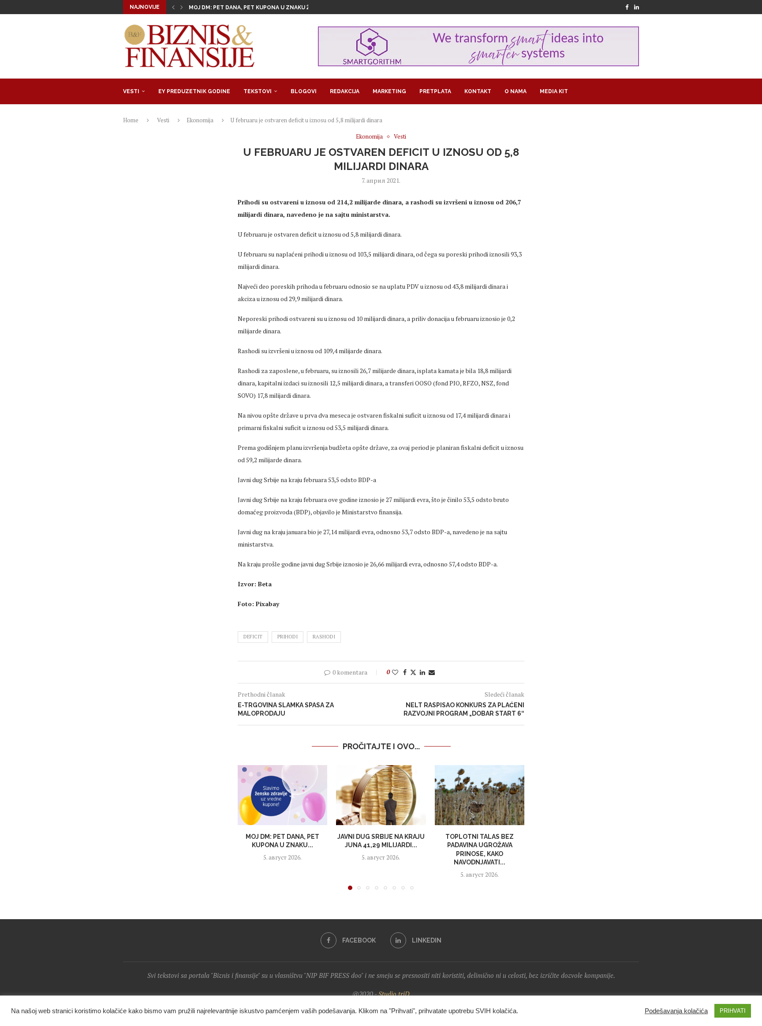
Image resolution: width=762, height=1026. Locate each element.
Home (130, 120)
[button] (173, 7)
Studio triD (394, 993)
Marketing (389, 91)
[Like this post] (395, 672)
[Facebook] (626, 7)
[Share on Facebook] (405, 672)
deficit (252, 637)
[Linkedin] (636, 7)
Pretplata (435, 91)
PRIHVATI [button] (733, 1010)
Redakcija (344, 91)
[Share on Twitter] (413, 672)
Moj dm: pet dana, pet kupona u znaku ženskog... (263, 7)
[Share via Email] (432, 672)
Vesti (131, 91)
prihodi (287, 637)
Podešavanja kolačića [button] (676, 1011)
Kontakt (477, 91)
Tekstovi (257, 91)
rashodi (324, 637)
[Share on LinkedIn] (422, 672)
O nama (515, 91)
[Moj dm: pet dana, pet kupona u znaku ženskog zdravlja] (282, 795)
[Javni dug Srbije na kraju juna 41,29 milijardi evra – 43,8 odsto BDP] (381, 795)
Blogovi (304, 91)
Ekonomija (200, 120)
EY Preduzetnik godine (194, 91)
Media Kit (554, 91)
